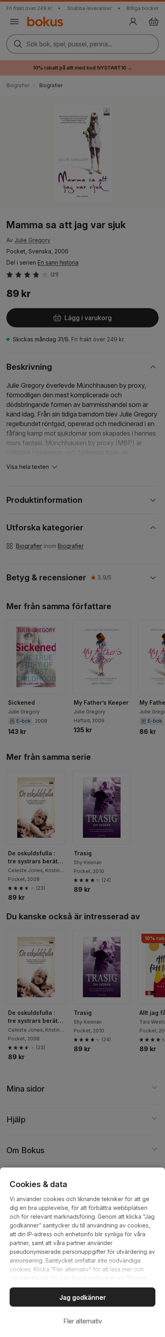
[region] (82, 1252)
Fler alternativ (82, 1321)
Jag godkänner (82, 1297)
